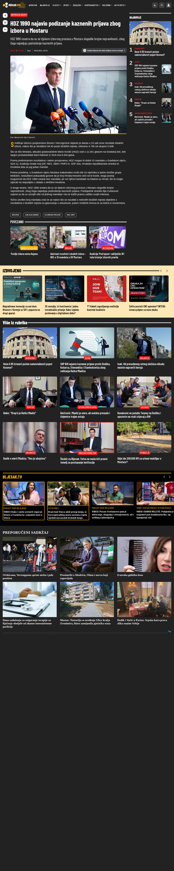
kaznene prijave (53, 215)
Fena (29, 50)
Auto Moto (119, 5)
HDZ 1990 (71, 215)
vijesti (12, 50)
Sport (66, 5)
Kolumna (106, 5)
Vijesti (56, 5)
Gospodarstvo (92, 5)
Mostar (15, 215)
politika (21, 50)
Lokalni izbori (32, 215)
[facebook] (5, 15)
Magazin (77, 5)
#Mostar (33, 5)
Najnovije (45, 5)
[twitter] (5, 22)
